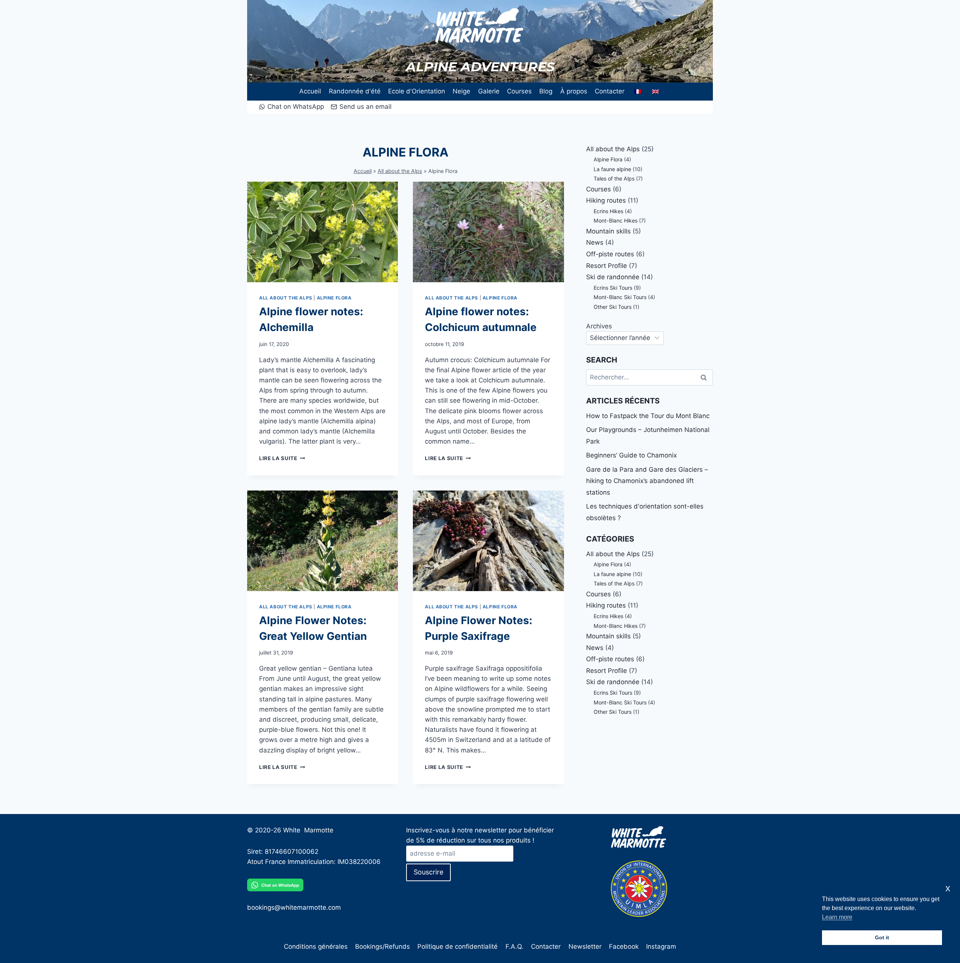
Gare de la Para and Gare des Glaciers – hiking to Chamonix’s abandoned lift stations (647, 481)
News (594, 242)
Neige (461, 91)
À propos (573, 91)
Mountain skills (608, 231)
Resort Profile (606, 265)
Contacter (609, 91)
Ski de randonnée (612, 277)
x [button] (947, 888)
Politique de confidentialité (457, 946)
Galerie (489, 91)
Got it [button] (882, 937)
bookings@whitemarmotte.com (294, 907)
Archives (599, 326)
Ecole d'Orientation (416, 91)
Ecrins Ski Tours (613, 287)
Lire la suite (282, 458)
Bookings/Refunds (382, 946)
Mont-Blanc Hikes (616, 220)
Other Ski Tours (613, 307)
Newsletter (585, 946)
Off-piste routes (610, 254)
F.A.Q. (515, 946)
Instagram (661, 946)
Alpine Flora (334, 298)
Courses (519, 91)
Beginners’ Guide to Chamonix (631, 455)
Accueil (310, 91)
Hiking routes (606, 200)
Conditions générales (316, 946)
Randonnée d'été (355, 91)
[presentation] (322, 232)
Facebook (624, 946)
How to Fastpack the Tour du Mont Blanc (648, 416)
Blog (545, 91)
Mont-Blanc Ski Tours (620, 297)
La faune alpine (612, 169)
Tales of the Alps (614, 178)
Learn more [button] (837, 917)
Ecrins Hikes (608, 211)
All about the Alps (400, 171)
